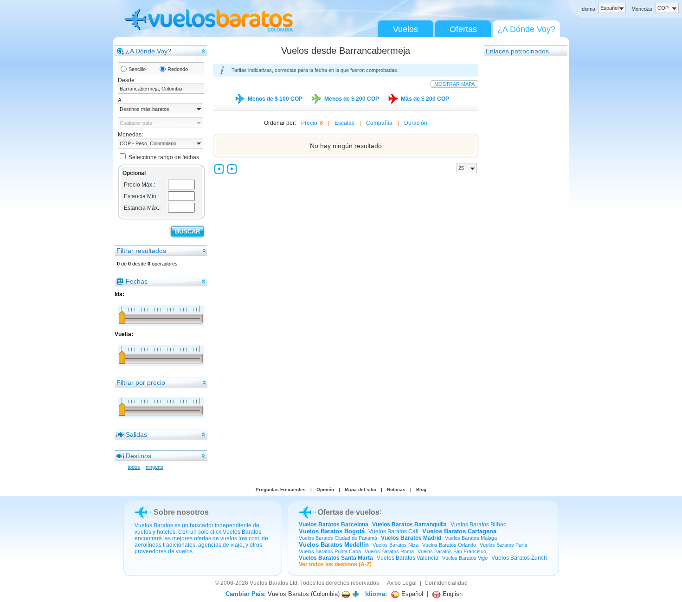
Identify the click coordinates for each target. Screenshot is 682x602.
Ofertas (463, 29)
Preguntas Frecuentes (281, 489)
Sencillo (137, 69)
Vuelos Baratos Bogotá (332, 531)
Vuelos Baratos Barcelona (333, 524)
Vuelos (405, 29)
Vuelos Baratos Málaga (471, 538)
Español (411, 593)
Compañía (379, 123)
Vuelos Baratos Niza (395, 545)
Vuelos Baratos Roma (389, 551)
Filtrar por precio (140, 382)
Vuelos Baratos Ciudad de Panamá (338, 538)
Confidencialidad (446, 583)
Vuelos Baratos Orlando (449, 545)
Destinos (138, 456)
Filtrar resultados (141, 250)
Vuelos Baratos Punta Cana (330, 551)
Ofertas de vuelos (349, 512)
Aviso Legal (402, 583)
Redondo (177, 69)
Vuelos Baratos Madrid (411, 538)
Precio (309, 123)
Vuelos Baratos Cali (393, 531)
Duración (415, 123)
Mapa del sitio (360, 489)
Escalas (344, 123)
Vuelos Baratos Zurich (519, 558)
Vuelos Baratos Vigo (465, 558)
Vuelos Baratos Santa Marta (336, 558)
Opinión (325, 489)
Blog (421, 489)
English (452, 593)
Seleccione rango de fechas (164, 157)
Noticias (396, 489)
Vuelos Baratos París (504, 545)
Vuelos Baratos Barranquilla (409, 524)
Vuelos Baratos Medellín (334, 544)
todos (134, 467)
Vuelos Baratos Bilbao (478, 524)
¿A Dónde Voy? (526, 29)
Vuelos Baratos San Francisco (452, 551)
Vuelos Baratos (269, 583)
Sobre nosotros (181, 512)
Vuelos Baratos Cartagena (459, 531)
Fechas (137, 281)
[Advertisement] (521, 196)
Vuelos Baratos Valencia (407, 558)
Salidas (136, 434)
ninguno (154, 467)
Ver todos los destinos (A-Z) (335, 564)
